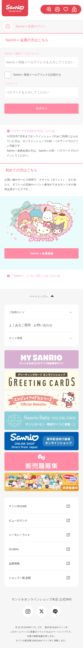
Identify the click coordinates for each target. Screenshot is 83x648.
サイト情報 (15, 338)
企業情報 (14, 563)
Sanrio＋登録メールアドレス (21, 53)
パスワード (11, 83)
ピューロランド (18, 520)
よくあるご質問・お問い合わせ (30, 325)
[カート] (74, 9)
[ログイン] (57, 9)
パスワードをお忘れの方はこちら (31, 130)
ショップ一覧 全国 (20, 577)
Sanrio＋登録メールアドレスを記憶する (37, 74)
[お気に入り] (65, 9)
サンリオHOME (18, 506)
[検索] (49, 9)
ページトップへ (38, 296)
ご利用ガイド (17, 312)
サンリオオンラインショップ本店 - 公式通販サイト (15, 8)
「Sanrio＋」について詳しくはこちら (33, 275)
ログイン (41, 108)
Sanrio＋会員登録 (41, 253)
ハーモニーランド (19, 535)
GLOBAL (14, 549)
